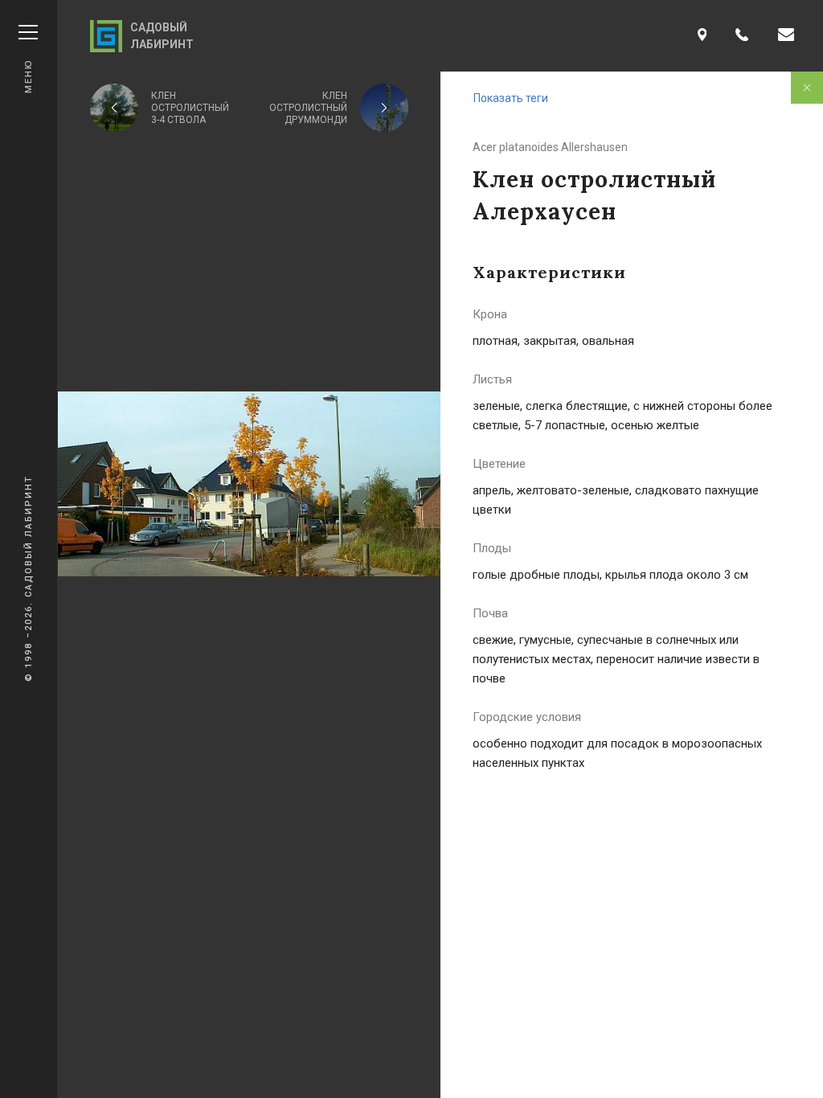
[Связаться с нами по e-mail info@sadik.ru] (786, 35)
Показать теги (510, 98)
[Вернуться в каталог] (807, 88)
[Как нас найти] (702, 35)
